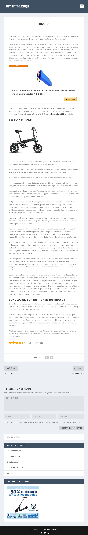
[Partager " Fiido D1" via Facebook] (47, 357)
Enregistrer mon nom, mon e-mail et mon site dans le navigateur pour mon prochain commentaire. (44, 422)
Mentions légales (50, 529)
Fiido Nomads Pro (14, 451)
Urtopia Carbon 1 (14, 462)
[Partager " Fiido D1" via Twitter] (51, 357)
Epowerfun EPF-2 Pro (15, 468)
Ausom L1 (10, 473)
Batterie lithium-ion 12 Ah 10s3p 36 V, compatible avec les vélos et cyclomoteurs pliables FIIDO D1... (43, 92)
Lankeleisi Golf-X (13, 456)
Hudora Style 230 (57, 114)
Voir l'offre (71, 99)
